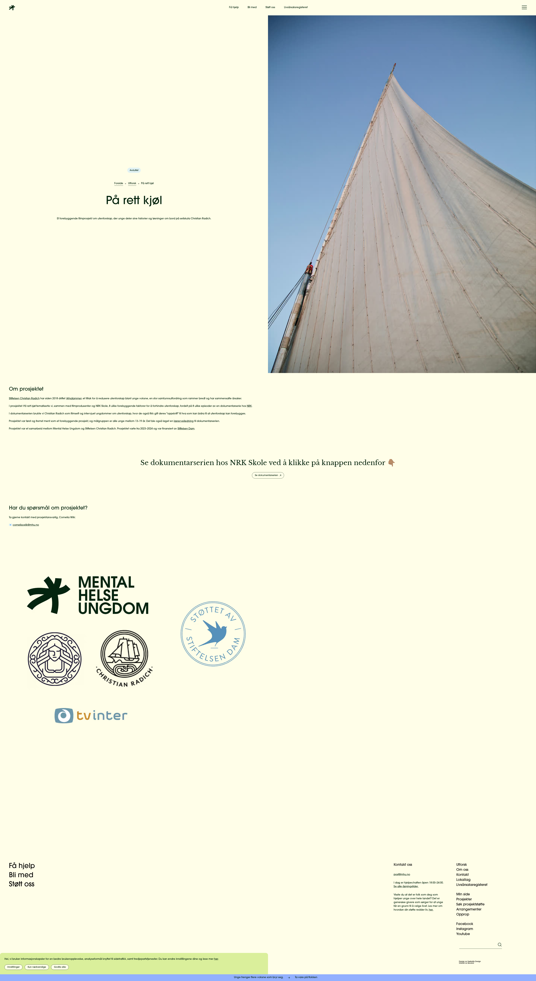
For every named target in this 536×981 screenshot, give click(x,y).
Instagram (464, 929)
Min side (463, 894)
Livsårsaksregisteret (296, 7)
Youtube (463, 934)
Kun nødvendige (37, 967)
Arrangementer (468, 909)
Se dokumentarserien (266, 475)
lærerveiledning (184, 421)
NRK (249, 406)
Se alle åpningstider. (406, 886)
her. (431, 910)
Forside (118, 183)
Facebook (464, 924)
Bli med (252, 7)
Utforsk (132, 183)
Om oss (462, 870)
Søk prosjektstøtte (470, 904)
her (216, 959)
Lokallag (463, 880)
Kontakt (462, 875)
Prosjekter (464, 899)
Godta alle (60, 967)
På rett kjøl (147, 183)
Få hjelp (234, 7)
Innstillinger (13, 967)
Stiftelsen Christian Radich (24, 398)
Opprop (462, 914)
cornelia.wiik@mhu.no (26, 525)
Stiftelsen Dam (186, 429)
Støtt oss (270, 7)
